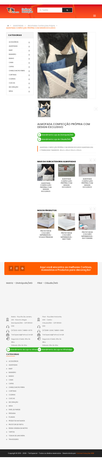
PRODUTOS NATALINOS (17, 421)
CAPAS (11, 66)
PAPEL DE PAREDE (14, 410)
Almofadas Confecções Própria (41, 25)
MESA (11, 91)
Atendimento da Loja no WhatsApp (25, 349)
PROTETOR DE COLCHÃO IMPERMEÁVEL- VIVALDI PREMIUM (46, 234)
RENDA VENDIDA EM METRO (18, 428)
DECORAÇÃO (13, 87)
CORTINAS (12, 75)
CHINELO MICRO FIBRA (17, 71)
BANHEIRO (12, 54)
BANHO (11, 58)
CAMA (11, 62)
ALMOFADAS (18, 25)
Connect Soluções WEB (85, 453)
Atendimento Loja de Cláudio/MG (56, 139)
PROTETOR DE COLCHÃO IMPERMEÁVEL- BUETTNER (67, 236)
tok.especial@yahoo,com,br (22, 335)
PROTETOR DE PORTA (16, 424)
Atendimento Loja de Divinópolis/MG (57, 135)
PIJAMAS (12, 417)
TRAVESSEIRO (14, 439)
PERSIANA (12, 413)
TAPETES (12, 432)
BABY (11, 50)
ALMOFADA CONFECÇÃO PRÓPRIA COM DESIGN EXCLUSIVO (30, 28)
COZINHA (12, 79)
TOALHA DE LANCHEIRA (17, 436)
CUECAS (12, 83)
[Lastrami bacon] (45, 172)
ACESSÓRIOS (13, 42)
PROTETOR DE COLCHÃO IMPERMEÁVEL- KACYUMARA (87, 235)
